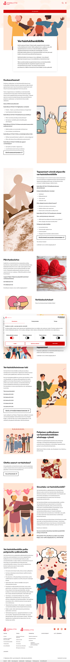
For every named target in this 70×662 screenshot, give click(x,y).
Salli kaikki (55, 343)
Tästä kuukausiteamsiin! (13, 152)
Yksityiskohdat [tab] (35, 321)
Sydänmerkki (21, 660)
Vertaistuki (18, 643)
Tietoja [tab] (55, 321)
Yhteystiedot (45, 633)
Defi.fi (9, 660)
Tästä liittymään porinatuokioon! (16, 410)
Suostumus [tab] (14, 321)
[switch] (27, 338)
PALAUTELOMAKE (10, 474)
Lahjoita (5, 651)
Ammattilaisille (6, 645)
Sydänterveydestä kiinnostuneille (7, 639)
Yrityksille (31, 647)
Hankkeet (31, 640)
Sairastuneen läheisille (21, 645)
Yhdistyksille (6, 643)
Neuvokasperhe (15, 660)
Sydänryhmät (19, 639)
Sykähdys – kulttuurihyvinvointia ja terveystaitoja (35, 643)
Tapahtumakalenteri (33, 636)
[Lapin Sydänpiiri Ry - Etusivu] (9, 629)
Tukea (17, 633)
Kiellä (15, 343)
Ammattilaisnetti (43, 660)
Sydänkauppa (28, 660)
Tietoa (5, 633)
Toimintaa (31, 633)
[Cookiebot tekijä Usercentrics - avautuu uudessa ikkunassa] (59, 317)
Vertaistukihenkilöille (7, 641)
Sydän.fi (5, 660)
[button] (63, 3)
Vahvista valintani (35, 343)
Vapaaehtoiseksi (32, 638)
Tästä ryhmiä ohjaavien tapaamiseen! (51, 237)
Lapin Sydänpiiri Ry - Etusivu (14, 3)
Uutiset (4, 636)
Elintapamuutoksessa (20, 647)
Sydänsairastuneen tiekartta (20, 637)
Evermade (64, 658)
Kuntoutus (18, 641)
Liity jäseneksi (58, 633)
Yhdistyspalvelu (35, 660)
